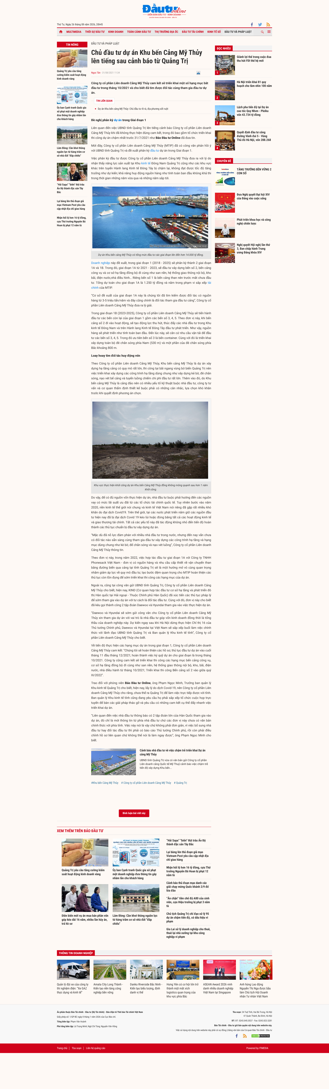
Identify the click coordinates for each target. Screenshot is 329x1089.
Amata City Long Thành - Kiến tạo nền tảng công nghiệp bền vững (108, 988)
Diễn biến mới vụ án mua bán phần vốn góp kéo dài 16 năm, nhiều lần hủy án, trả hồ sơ (85, 919)
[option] (73, 977)
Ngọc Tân (95, 72)
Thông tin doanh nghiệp (76, 953)
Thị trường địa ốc (166, 32)
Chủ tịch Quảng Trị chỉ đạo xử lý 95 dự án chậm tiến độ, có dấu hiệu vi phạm (187, 917)
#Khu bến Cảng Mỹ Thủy (104, 783)
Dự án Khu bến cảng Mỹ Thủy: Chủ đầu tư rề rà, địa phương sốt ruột (133, 108)
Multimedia (73, 32)
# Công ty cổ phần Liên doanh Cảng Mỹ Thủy (146, 783)
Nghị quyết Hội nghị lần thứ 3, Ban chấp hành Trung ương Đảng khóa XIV (253, 248)
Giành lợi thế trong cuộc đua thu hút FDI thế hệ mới (254, 58)
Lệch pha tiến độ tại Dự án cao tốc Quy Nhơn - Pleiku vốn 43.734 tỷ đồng (253, 110)
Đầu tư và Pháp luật (238, 32)
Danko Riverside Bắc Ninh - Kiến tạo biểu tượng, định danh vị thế (146, 988)
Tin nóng (72, 44)
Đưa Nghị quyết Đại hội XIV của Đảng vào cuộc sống (253, 196)
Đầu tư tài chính (193, 32)
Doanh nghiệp (100, 263)
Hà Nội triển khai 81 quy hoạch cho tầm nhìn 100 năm (254, 84)
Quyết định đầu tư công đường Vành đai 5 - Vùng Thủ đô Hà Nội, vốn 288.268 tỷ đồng (254, 135)
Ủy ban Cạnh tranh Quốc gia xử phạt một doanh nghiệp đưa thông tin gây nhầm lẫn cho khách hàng (135, 874)
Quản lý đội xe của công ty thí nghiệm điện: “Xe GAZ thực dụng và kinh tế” (72, 988)
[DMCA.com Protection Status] (260, 1035)
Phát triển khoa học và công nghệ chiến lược (254, 221)
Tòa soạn (76, 1048)
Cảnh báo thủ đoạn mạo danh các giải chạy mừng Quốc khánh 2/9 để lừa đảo (187, 886)
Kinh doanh (115, 32)
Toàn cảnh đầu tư (139, 32)
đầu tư (154, 150)
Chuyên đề (224, 161)
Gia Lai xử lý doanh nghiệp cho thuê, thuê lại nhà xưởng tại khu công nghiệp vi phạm (188, 933)
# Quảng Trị (180, 783)
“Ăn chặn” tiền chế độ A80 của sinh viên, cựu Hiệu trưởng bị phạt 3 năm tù (188, 902)
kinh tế (145, 163)
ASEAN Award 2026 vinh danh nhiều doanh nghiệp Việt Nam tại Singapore (218, 988)
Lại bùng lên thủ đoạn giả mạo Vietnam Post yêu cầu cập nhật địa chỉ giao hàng (71, 205)
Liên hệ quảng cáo (95, 1048)
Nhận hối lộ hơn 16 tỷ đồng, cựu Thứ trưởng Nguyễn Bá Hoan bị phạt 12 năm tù (71, 221)
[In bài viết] (198, 72)
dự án (118, 120)
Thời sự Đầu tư (95, 32)
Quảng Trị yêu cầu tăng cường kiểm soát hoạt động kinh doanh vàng (71, 75)
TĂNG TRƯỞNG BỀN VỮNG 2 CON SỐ (254, 171)
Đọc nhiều (224, 48)
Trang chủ (62, 1048)
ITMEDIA (263, 1048)
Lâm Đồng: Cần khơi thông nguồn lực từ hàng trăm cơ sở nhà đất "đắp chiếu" (71, 152)
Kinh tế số (214, 32)
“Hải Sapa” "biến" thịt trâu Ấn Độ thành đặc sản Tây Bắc (70, 188)
